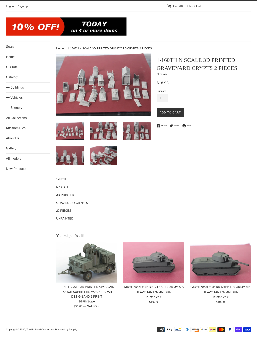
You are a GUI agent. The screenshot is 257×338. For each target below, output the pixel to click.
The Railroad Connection (40, 329)
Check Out (194, 6)
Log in (10, 6)
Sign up (23, 6)
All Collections (16, 118)
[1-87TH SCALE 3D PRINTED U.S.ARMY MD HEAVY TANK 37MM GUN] (153, 262)
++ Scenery (14, 107)
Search (11, 46)
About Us (12, 138)
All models (13, 158)
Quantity (161, 91)
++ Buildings (15, 87)
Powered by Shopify (66, 329)
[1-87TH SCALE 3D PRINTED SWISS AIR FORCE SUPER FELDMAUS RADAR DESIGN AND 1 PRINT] (86, 262)
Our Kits (11, 67)
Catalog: (12, 77)
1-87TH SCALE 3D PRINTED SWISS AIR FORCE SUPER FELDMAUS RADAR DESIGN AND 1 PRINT (86, 291)
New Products (16, 169)
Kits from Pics (15, 128)
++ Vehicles (14, 97)
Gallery (11, 148)
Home (10, 57)
